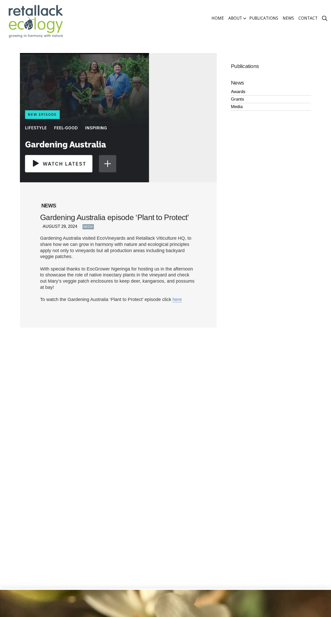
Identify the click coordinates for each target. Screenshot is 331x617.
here (177, 299)
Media (88, 227)
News (237, 83)
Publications (245, 66)
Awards (238, 91)
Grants (237, 99)
